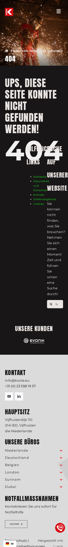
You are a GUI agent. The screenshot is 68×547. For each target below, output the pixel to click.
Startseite (40, 176)
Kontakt (38, 194)
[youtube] (9, 396)
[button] (34, 450)
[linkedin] (19, 396)
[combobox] (9, 543)
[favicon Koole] (9, 9)
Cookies (38, 203)
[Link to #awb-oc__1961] (59, 11)
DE (12, 543)
